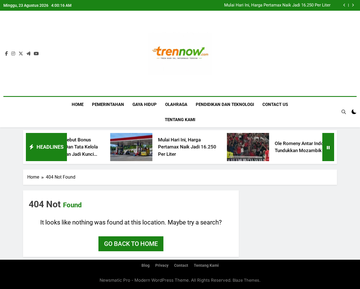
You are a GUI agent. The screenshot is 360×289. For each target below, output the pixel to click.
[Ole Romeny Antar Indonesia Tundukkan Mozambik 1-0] (243, 147)
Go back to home (131, 243)
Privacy (161, 265)
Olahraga (176, 104)
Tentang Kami (180, 119)
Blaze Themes (246, 280)
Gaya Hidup (144, 104)
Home (78, 104)
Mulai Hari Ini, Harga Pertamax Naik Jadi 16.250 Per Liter (277, 5)
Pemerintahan (108, 104)
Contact (181, 265)
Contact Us (275, 104)
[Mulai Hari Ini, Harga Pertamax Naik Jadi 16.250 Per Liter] (126, 147)
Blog (145, 265)
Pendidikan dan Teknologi (225, 104)
